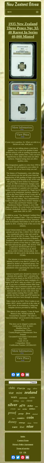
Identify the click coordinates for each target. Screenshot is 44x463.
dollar (30, 406)
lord (19, 409)
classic (30, 400)
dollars (32, 409)
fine (13, 418)
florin (21, 388)
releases (29, 423)
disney (12, 422)
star (11, 393)
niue (30, 426)
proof (12, 413)
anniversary (23, 398)
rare (14, 426)
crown (12, 409)
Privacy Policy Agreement (23, 444)
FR (25, 452)
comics (20, 418)
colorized (35, 414)
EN (20, 452)
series (25, 409)
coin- (22, 401)
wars (14, 397)
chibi (12, 388)
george (21, 414)
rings (29, 389)
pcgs (36, 406)
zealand (31, 392)
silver (12, 404)
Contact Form (23, 440)
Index (23, 436)
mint (19, 393)
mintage (22, 423)
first (28, 413)
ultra (35, 388)
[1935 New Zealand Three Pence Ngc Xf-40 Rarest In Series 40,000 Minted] (22, 60)
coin (30, 417)
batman (36, 423)
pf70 (22, 405)
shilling (16, 401)
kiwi (22, 426)
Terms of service (22, 448)
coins (32, 397)
